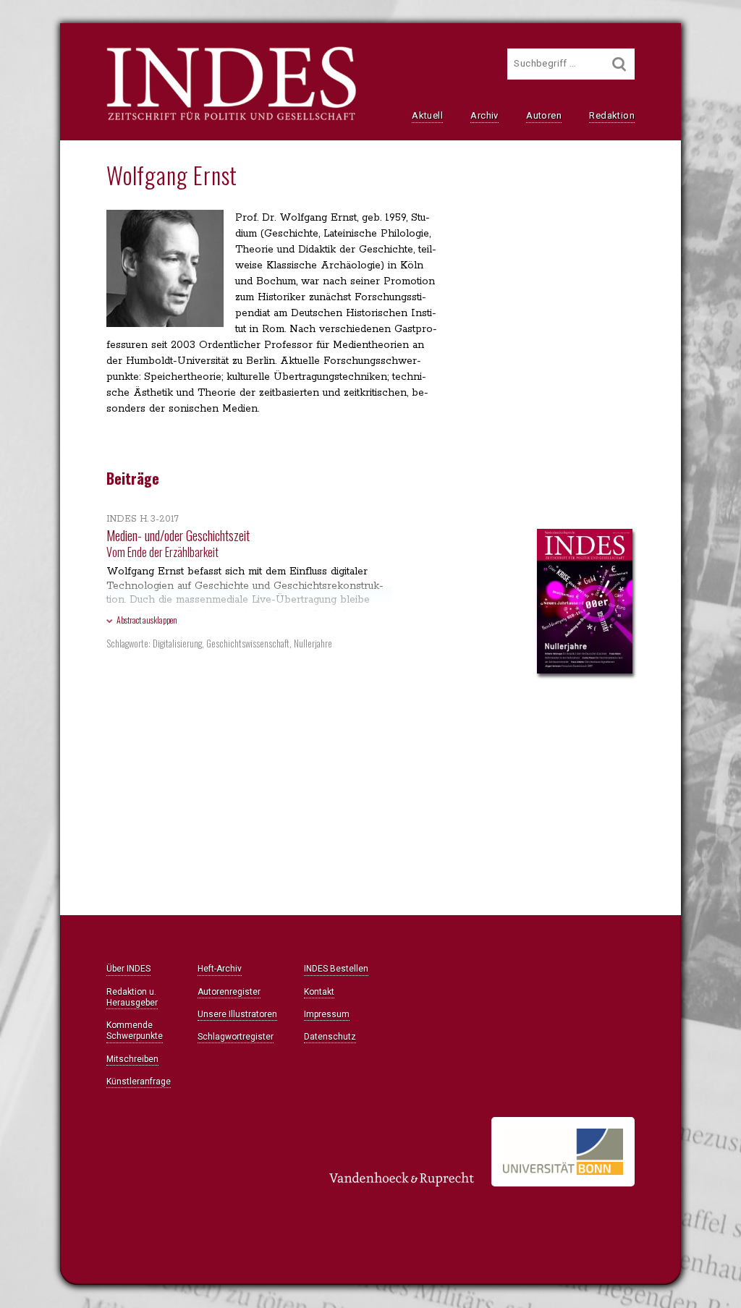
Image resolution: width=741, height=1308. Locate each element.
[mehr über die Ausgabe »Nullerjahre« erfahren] (584, 602)
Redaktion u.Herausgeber (132, 997)
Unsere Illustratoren (237, 1014)
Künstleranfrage (138, 1081)
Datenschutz (330, 1037)
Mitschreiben (132, 1059)
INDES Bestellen (336, 969)
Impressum (327, 1014)
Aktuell (427, 115)
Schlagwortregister (236, 1037)
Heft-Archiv (220, 969)
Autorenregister (229, 992)
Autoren (544, 115)
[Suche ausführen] (619, 64)
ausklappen (147, 619)
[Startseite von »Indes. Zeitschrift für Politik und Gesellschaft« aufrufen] (231, 118)
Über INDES (128, 969)
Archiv (484, 115)
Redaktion (612, 115)
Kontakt (319, 992)
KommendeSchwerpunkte (134, 1030)
